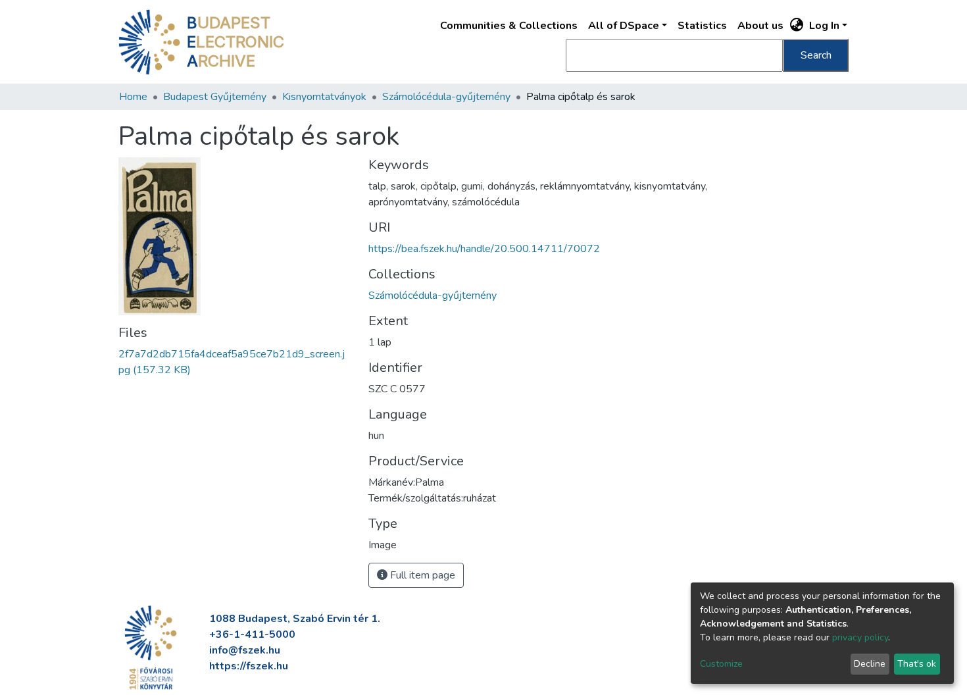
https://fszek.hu (248, 666)
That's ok (916, 664)
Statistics (702, 25)
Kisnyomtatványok (324, 97)
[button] (797, 26)
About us (760, 25)
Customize (721, 664)
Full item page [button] (421, 575)
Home (133, 97)
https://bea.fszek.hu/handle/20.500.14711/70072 (484, 249)
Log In (824, 25)
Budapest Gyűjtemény (214, 97)
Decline (869, 664)
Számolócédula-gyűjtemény (446, 97)
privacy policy (860, 637)
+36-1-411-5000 (252, 634)
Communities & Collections (509, 25)
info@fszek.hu (244, 650)
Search (816, 55)
